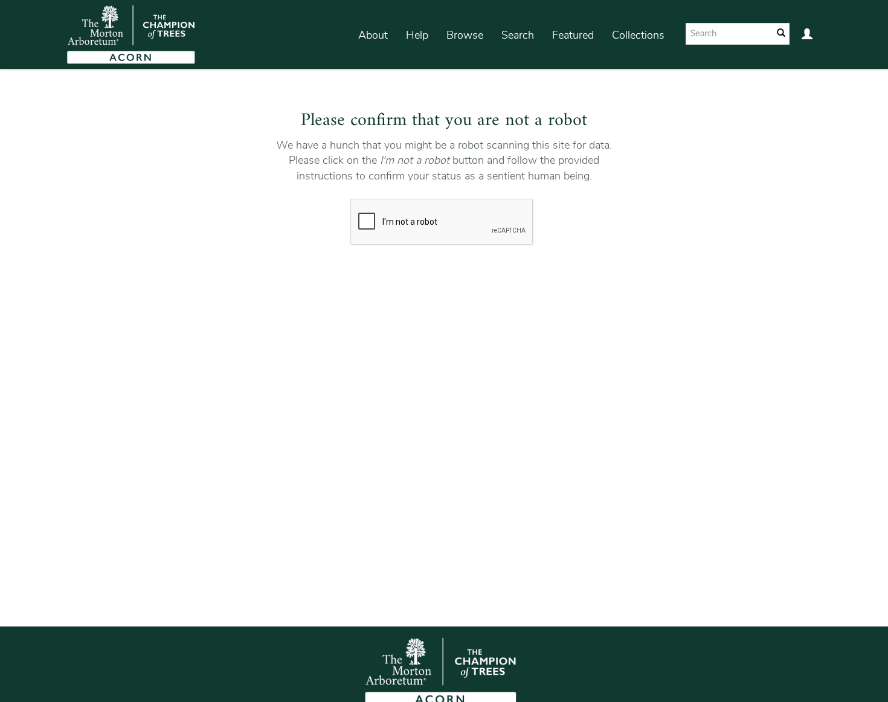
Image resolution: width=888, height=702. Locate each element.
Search (517, 35)
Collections (638, 35)
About (373, 35)
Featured (573, 35)
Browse (464, 35)
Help (417, 35)
